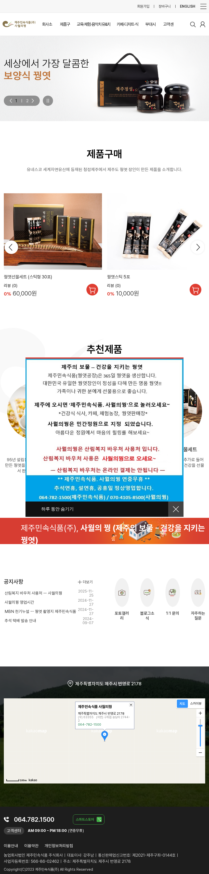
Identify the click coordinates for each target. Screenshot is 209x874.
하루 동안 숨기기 (57, 509)
